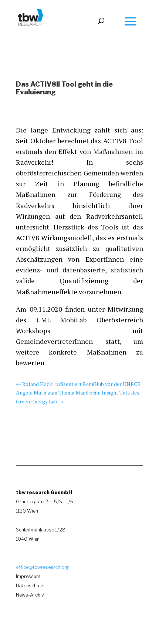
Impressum (28, 576)
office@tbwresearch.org (42, 567)
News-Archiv (30, 595)
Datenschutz (29, 585)
